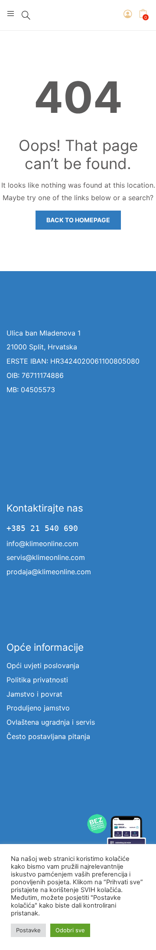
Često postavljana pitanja (48, 736)
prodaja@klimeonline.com (48, 571)
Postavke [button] (28, 930)
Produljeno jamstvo (38, 708)
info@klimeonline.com (42, 543)
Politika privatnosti (37, 679)
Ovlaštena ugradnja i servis (50, 722)
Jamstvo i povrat (34, 694)
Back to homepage (78, 220)
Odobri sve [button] (70, 930)
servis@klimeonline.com (45, 557)
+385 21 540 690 (42, 528)
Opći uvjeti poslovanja (42, 665)
